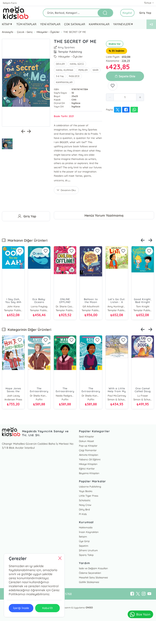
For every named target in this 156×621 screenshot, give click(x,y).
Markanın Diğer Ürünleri (26, 240)
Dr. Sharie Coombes (65, 306)
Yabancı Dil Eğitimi (89, 459)
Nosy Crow (85, 504)
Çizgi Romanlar (88, 450)
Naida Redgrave (65, 395)
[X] (138, 594)
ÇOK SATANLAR (74, 24)
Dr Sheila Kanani (39, 395)
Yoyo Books (85, 491)
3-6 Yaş (60, 76)
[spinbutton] (125, 97)
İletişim (83, 536)
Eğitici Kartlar (87, 468)
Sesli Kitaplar (86, 436)
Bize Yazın (143, 614)
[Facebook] (132, 594)
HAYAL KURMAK (64, 70)
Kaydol (127, 13)
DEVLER (60, 63)
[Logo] (16, 12)
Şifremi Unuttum (88, 550)
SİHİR (95, 70)
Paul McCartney (117, 395)
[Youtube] (149, 594)
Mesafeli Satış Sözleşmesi (93, 577)
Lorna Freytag (39, 306)
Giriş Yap (145, 13)
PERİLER (82, 70)
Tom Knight (142, 306)
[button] (110, 97)
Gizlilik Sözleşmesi (89, 582)
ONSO (89, 607)
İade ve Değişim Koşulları (93, 568)
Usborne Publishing (90, 486)
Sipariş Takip (86, 554)
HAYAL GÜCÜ (77, 63)
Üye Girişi (84, 541)
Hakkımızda (85, 527)
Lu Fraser (142, 395)
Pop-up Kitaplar (88, 445)
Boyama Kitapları (89, 473)
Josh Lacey (13, 395)
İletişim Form (10, 3)
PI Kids (83, 514)
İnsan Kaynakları (89, 532)
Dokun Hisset (86, 441)
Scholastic (85, 500)
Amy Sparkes (66, 47)
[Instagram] (143, 594)
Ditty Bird (84, 509)
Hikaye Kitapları (88, 464)
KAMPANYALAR (99, 24)
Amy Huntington (116, 306)
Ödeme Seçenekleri (90, 572)
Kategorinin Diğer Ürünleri (28, 329)
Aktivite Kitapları (88, 454)
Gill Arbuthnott (91, 306)
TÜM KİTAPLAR (26, 24)
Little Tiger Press (88, 495)
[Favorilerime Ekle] (112, 86)
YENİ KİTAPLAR (50, 24)
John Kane (13, 306)
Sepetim (83, 545)
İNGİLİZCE (74, 76)
